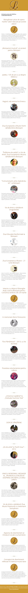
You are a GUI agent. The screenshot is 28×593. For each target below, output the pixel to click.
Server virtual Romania (14, 589)
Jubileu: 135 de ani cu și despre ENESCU (14, 76)
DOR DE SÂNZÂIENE (14, 422)
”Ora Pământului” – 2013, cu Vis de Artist (14, 342)
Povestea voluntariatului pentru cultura (14, 369)
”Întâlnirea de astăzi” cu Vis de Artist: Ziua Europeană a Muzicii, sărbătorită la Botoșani (14, 154)
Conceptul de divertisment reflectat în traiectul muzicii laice (14, 560)
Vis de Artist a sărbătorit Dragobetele (14, 208)
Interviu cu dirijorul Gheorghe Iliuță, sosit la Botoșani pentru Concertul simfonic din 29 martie (14, 290)
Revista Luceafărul (14, 586)
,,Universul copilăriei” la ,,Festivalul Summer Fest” (14, 397)
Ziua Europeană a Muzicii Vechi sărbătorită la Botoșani (14, 127)
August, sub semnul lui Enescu (14, 101)
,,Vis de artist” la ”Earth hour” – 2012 (14, 448)
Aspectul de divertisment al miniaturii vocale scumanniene (14, 534)
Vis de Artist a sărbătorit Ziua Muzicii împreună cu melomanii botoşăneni (14, 506)
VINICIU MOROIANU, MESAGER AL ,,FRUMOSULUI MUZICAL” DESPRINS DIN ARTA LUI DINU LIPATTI (14, 476)
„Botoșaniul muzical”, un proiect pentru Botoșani (14, 49)
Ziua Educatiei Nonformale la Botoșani (14, 235)
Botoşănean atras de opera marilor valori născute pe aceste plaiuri (14, 21)
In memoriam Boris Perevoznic (14, 317)
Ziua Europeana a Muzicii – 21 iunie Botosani (14, 261)
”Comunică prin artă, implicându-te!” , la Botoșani (14, 182)
